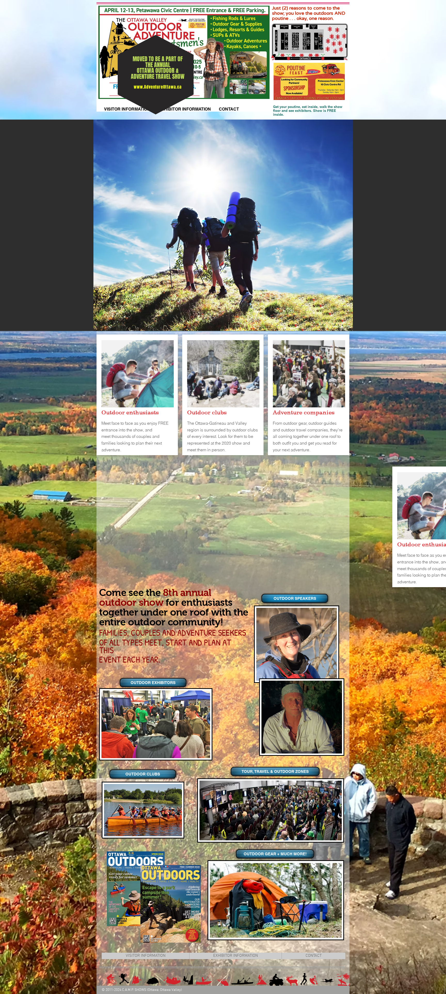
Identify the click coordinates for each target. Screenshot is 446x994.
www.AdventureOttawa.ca (158, 87)
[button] (152, 682)
